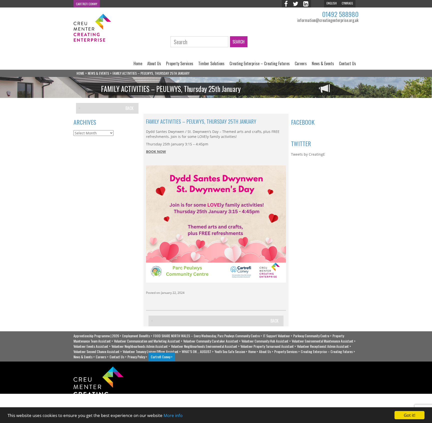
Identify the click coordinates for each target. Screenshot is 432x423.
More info (173, 415)
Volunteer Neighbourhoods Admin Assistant (140, 346)
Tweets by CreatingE (308, 154)
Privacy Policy (136, 356)
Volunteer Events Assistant (91, 346)
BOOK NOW (156, 151)
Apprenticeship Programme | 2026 (96, 335)
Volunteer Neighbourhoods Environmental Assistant (204, 346)
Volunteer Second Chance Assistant (97, 351)
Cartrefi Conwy (86, 4)
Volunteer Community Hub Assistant (265, 341)
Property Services (179, 63)
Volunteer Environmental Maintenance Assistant (322, 341)
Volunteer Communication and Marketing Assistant (147, 341)
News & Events (323, 63)
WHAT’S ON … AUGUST (196, 351)
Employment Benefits (136, 335)
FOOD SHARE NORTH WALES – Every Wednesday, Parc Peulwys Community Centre (206, 335)
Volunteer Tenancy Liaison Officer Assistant (150, 351)
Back (130, 108)
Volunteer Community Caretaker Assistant (210, 341)
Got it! (410, 415)
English (331, 3)
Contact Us (347, 63)
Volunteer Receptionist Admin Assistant (323, 346)
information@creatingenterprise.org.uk (327, 20)
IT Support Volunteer (276, 335)
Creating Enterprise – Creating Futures (260, 63)
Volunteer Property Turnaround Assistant (267, 346)
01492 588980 (340, 14)
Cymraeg (347, 3)
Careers (301, 63)
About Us (154, 63)
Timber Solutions (211, 63)
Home (138, 63)
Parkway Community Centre (311, 335)
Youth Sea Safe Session (229, 351)
